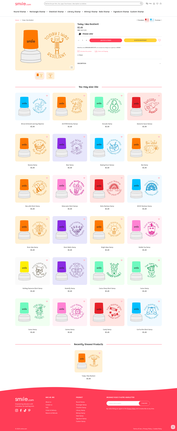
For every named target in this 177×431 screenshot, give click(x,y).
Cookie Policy (157, 429)
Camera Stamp (69, 329)
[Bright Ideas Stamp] (107, 230)
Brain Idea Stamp (32, 247)
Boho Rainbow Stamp (107, 206)
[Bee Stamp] (144, 147)
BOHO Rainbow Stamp (144, 206)
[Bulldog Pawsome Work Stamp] (32, 271)
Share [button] (81, 55)
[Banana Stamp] (32, 147)
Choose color (87, 34)
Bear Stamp (70, 165)
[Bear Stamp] (70, 147)
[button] (148, 4)
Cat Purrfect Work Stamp (144, 329)
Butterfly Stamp (70, 288)
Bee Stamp (144, 165)
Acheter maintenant (140, 40)
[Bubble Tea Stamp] (144, 230)
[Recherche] (141, 3)
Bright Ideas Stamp (107, 247)
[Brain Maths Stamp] (70, 230)
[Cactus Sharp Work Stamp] (107, 271)
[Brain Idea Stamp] (32, 230)
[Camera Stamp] (70, 312)
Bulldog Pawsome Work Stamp (32, 288)
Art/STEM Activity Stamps (70, 124)
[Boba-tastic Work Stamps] (70, 189)
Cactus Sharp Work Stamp (107, 288)
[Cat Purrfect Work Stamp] (144, 312)
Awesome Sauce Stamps (144, 124)
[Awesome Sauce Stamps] (144, 106)
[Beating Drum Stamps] (107, 147)
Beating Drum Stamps (107, 165)
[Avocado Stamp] (107, 106)
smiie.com (23, 429)
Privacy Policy (131, 409)
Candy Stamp (107, 329)
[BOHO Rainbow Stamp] (144, 189)
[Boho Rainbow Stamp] (107, 189)
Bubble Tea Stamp (144, 247)
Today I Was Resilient (88, 376)
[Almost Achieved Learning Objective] (32, 106)
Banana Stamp (32, 165)
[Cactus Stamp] (144, 271)
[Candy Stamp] (107, 312)
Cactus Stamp (144, 288)
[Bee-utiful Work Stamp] (32, 189)
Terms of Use (137, 429)
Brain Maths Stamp (70, 247)
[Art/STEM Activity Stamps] (70, 106)
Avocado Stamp (107, 124)
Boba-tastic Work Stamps (70, 206)
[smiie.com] (23, 3)
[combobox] (93, 3)
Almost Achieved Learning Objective (32, 124)
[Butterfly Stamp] (70, 271)
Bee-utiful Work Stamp (32, 206)
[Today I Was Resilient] (88, 361)
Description (81, 63)
